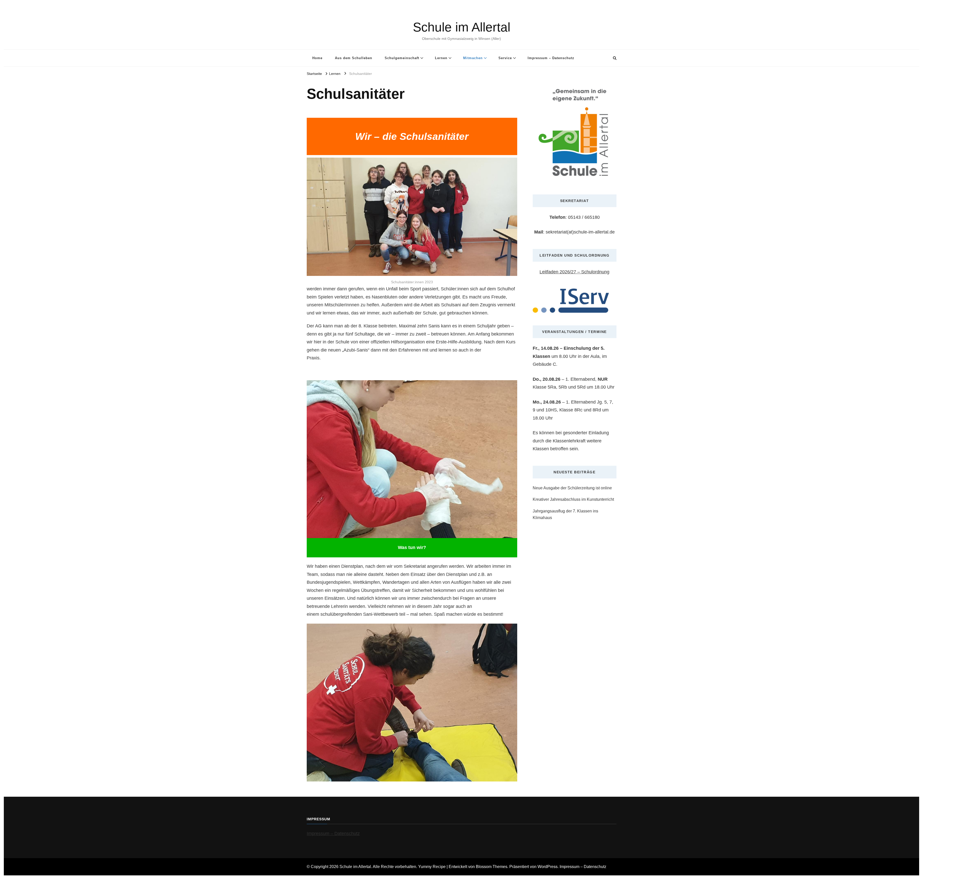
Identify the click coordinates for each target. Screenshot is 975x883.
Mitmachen (473, 58)
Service (505, 58)
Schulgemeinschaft (402, 58)
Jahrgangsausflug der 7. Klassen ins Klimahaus (565, 514)
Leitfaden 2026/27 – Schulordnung (574, 271)
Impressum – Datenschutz (551, 58)
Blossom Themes (491, 866)
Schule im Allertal (461, 27)
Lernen (441, 58)
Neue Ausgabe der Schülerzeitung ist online (572, 488)
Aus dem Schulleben (353, 58)
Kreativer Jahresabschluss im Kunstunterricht (573, 499)
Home (317, 58)
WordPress (548, 866)
